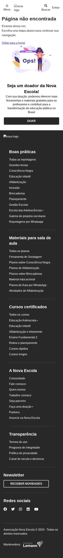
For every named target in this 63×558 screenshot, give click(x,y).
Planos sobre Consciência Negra (29, 262)
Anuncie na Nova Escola (24, 417)
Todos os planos (19, 251)
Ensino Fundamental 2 (23, 337)
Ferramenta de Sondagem (25, 256)
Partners (14, 412)
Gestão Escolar (18, 204)
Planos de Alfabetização (24, 268)
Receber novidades (26, 483)
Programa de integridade (24, 447)
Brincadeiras (17, 193)
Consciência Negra (21, 170)
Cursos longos (18, 354)
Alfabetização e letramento (25, 331)
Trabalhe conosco (20, 395)
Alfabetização (17, 182)
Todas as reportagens (22, 159)
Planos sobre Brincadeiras (25, 273)
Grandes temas (18, 165)
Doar (31, 120)
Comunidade (17, 378)
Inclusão (14, 187)
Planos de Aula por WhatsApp (28, 285)
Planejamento (17, 199)
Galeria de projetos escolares (27, 216)
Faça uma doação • (21, 406)
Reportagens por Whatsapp (26, 221)
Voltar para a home (13, 42)
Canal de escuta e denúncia (26, 458)
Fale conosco (17, 383)
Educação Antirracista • (23, 320)
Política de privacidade (23, 453)
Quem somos (17, 389)
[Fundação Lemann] (33, 544)
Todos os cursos (19, 314)
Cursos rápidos (18, 348)
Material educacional (22, 279)
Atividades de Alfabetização (26, 290)
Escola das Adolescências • (26, 210)
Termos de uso (18, 441)
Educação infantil (20, 176)
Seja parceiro (17, 400)
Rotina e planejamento (23, 342)
